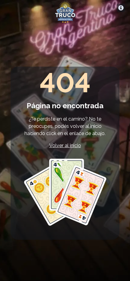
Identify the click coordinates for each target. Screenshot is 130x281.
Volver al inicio (65, 145)
